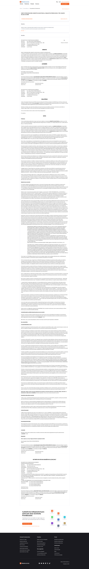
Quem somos (56, 547)
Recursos (37, 4)
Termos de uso (56, 553)
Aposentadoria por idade (24, 551)
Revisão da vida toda (23, 541)
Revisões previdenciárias (58, 541)
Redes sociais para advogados (42, 539)
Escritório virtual (40, 546)
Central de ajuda (57, 549)
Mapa (55, 551)
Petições (32, 4)
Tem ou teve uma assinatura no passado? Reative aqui (30, 526)
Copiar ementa (63, 18)
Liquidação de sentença (24, 543)
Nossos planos (64, 4)
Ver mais (22, 30)
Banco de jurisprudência (41, 543)
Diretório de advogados (41, 544)
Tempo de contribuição (24, 546)
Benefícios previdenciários (59, 539)
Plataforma (27, 4)
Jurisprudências (26, 8)
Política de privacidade (58, 554)
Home (21, 8)
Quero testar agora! (26, 523)
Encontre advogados (40, 551)
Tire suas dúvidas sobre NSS (42, 553)
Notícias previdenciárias (41, 554)
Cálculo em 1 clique (23, 539)
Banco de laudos (40, 541)
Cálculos (21, 4)
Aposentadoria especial (24, 548)
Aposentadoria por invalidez (25, 550)
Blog (57, 1)
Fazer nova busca (65, 8)
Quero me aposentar (65, 1)
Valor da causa (22, 544)
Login (60, 1)
